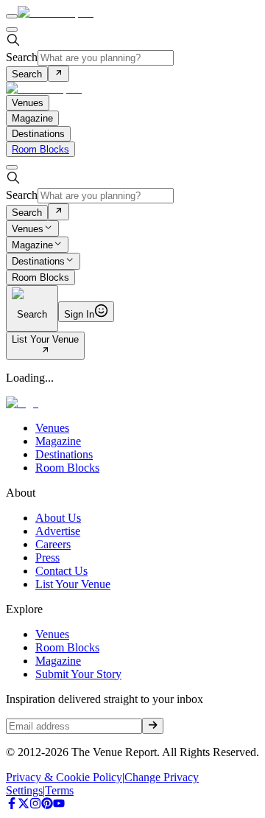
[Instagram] (35, 805)
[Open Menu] (12, 16)
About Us (58, 517)
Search (22, 57)
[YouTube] (59, 805)
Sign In (79, 314)
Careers (53, 544)
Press (47, 557)
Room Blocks (40, 149)
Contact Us (61, 570)
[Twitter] (23, 805)
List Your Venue (45, 339)
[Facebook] (12, 805)
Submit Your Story (78, 674)
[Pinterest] (47, 805)
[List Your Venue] (45, 351)
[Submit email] (152, 726)
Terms (59, 790)
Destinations (38, 262)
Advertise (57, 531)
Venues (27, 228)
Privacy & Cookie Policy (64, 777)
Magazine (32, 245)
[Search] (58, 74)
